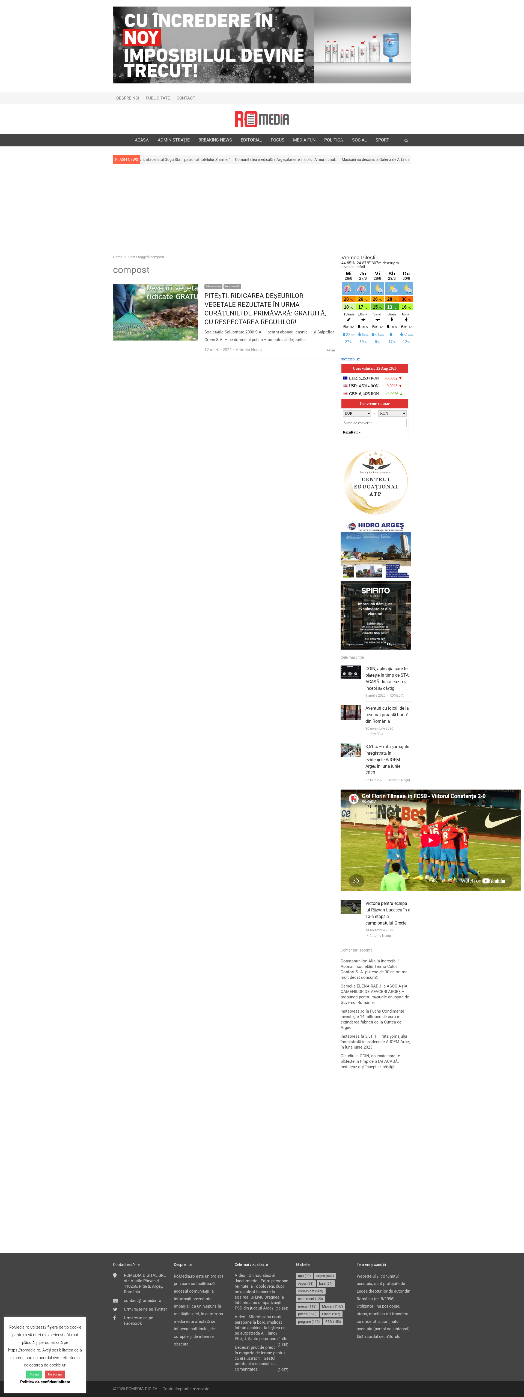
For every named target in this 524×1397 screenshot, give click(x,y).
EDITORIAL (251, 140)
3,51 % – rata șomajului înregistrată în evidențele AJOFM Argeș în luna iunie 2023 (387, 759)
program (309, 1322)
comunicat (310, 1291)
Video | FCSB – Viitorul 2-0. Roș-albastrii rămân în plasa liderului (387, 799)
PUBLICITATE (158, 98)
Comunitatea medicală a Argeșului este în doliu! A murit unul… (220, 159)
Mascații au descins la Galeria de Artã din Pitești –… (318, 159)
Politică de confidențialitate (45, 1382)
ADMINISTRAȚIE (174, 140)
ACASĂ (142, 140)
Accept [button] (34, 1374)
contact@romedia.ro (142, 1300)
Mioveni (332, 1306)
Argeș (306, 1283)
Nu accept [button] (55, 1374)
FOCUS (277, 140)
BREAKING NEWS (215, 140)
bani (326, 1283)
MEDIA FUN (304, 140)
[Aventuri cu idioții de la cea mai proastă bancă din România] (351, 708)
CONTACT (186, 98)
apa (304, 1276)
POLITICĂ (333, 140)
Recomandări (232, 286)
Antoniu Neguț (399, 780)
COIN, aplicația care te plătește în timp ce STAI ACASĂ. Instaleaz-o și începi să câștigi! (370, 1061)
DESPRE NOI (127, 98)
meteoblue (350, 359)
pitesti (307, 1314)
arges (325, 1276)
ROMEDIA (397, 695)
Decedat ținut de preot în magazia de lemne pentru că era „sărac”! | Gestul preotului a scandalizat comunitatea (260, 1358)
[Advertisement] (262, 208)
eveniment (310, 1299)
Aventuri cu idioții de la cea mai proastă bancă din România (387, 715)
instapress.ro (353, 1011)
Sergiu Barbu (379, 818)
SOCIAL (359, 140)
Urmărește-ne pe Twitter (145, 1309)
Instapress (350, 1036)
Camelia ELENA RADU (361, 986)
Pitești (331, 1314)
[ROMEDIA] (262, 119)
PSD (333, 1322)
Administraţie (213, 286)
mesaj (307, 1306)
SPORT (382, 140)
